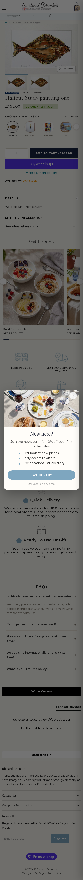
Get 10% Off (41, 475)
